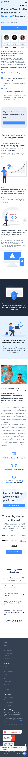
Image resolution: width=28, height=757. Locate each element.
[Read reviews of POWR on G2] (14, 738)
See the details (14, 123)
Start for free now (7, 75)
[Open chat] (24, 753)
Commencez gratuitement (14, 28)
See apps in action (14, 505)
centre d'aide (14, 344)
